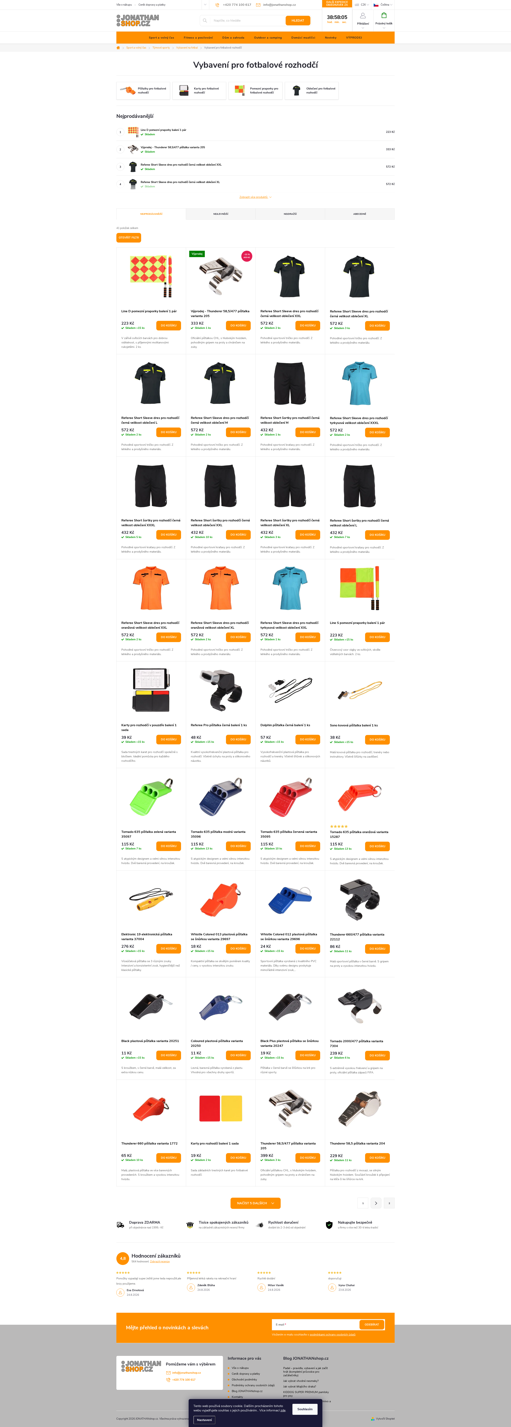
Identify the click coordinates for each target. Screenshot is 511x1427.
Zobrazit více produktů (254, 197)
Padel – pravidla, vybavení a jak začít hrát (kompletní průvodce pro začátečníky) (305, 1371)
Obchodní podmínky (244, 1379)
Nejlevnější (220, 214)
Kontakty (237, 1397)
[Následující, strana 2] (376, 1203)
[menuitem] (161, 38)
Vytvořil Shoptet (385, 1419)
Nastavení (204, 1420)
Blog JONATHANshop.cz (247, 1391)
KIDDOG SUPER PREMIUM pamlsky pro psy (306, 1394)
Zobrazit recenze (160, 1261)
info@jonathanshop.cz (186, 1373)
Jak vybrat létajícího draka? (299, 1386)
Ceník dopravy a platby (152, 5)
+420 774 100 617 (183, 1380)
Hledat (298, 20)
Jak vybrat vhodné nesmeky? (301, 1381)
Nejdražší (290, 214)
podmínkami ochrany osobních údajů (333, 1335)
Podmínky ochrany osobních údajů (253, 1385)
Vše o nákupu (124, 5)
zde (282, 1410)
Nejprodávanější (151, 214)
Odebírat (372, 1325)
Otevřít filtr (129, 238)
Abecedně (359, 214)
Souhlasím (305, 1409)
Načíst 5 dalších (252, 1203)
